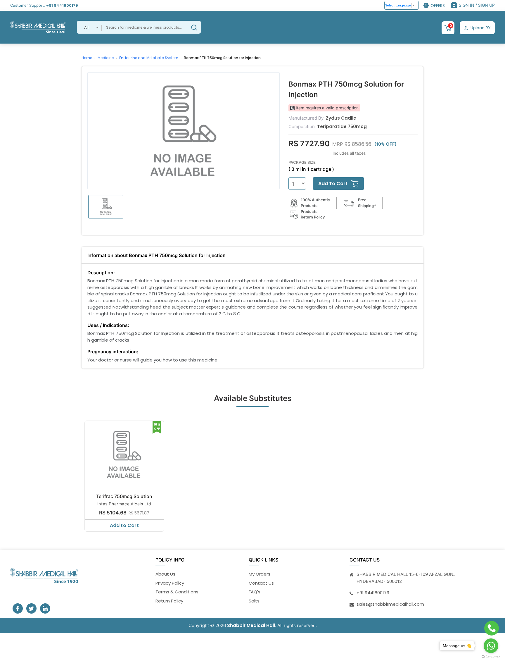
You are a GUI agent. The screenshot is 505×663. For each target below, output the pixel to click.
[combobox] (89, 27)
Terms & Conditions (176, 592)
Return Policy (169, 601)
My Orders (259, 574)
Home (87, 57)
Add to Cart (124, 525)
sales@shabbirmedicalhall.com (390, 604)
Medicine (106, 57)
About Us (165, 574)
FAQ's (254, 592)
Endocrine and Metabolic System (148, 57)
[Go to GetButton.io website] (491, 657)
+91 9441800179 (62, 5)
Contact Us (261, 583)
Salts (254, 601)
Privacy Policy (169, 583)
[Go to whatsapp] (491, 645)
